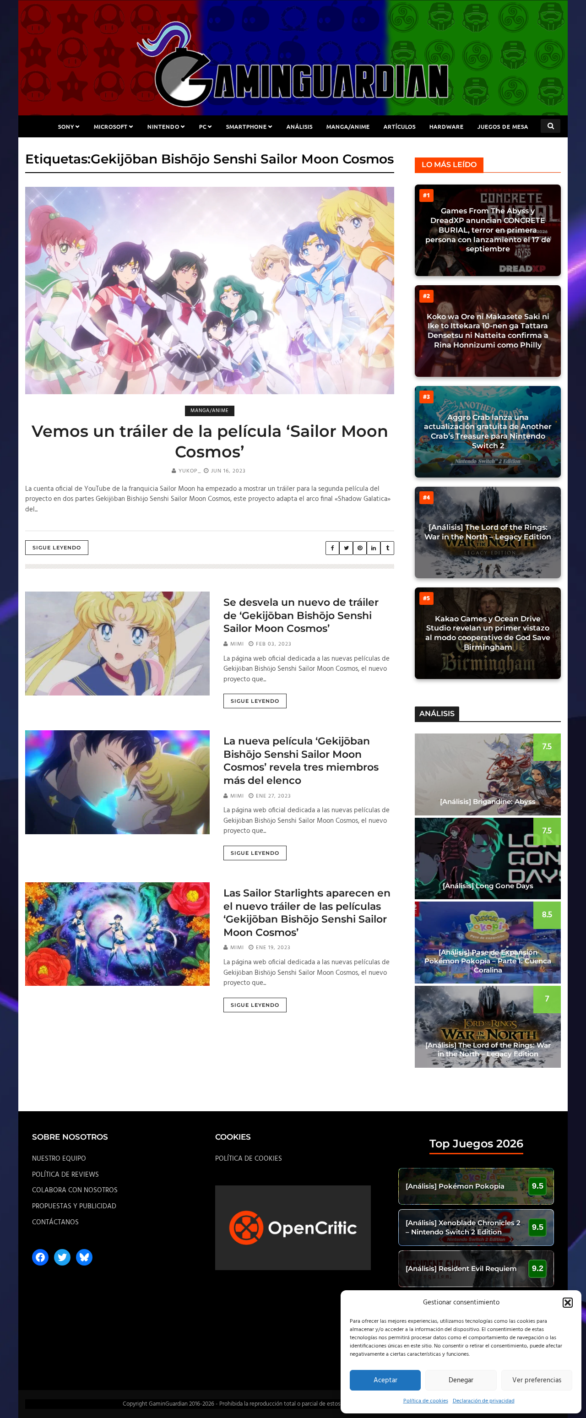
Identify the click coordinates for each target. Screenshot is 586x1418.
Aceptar (385, 1380)
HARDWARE (446, 126)
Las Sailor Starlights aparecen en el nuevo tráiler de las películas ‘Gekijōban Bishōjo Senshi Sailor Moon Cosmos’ (307, 913)
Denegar (461, 1380)
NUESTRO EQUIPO (59, 1158)
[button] (567, 1302)
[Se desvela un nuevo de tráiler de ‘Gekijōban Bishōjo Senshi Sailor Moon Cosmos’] (117, 643)
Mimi (237, 644)
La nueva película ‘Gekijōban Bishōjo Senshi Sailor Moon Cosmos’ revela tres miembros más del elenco (301, 761)
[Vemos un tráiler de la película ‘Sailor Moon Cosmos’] (209, 290)
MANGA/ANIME (348, 126)
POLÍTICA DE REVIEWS (65, 1174)
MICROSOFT (111, 126)
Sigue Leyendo (57, 547)
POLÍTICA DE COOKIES (248, 1158)
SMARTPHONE (246, 126)
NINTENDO (163, 126)
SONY (66, 126)
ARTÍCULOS (400, 126)
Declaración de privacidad (484, 1401)
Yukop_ (190, 471)
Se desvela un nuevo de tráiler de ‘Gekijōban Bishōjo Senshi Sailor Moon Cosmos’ (301, 615)
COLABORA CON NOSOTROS (75, 1190)
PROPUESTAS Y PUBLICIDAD (74, 1206)
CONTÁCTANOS (55, 1222)
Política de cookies (425, 1401)
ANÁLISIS (300, 126)
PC (202, 126)
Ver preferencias (536, 1380)
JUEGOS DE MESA (502, 126)
